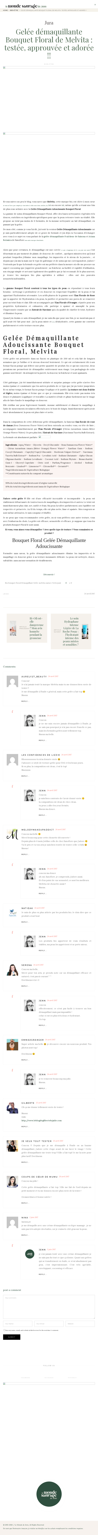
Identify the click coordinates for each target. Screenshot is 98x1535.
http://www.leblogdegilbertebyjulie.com (42, 1120)
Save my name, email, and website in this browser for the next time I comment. (32, 1330)
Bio (6, 583)
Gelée (35, 583)
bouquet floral (14, 583)
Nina (25, 1218)
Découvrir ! (49, 574)
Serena (27, 965)
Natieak (27, 908)
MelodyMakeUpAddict (38, 830)
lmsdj (6, 594)
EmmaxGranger (33, 1040)
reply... (26, 701)
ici (47, 205)
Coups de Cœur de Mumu (40, 1177)
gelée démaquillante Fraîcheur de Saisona (64, 236)
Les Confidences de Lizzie (41, 755)
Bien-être (49, 64)
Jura (49, 23)
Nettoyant (56, 583)
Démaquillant (27, 583)
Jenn (42, 716)
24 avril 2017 (89, 594)
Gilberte (28, 1103)
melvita (42, 583)
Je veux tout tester (37, 1141)
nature (49, 583)
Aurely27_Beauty (34, 677)
